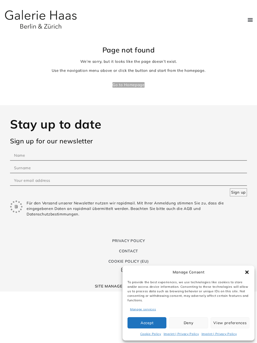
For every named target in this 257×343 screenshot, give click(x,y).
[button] (246, 272)
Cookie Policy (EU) (128, 261)
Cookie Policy (150, 334)
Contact (128, 251)
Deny (189, 322)
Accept (147, 322)
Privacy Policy (128, 240)
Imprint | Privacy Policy (181, 334)
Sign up (238, 192)
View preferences (229, 322)
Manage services (143, 309)
